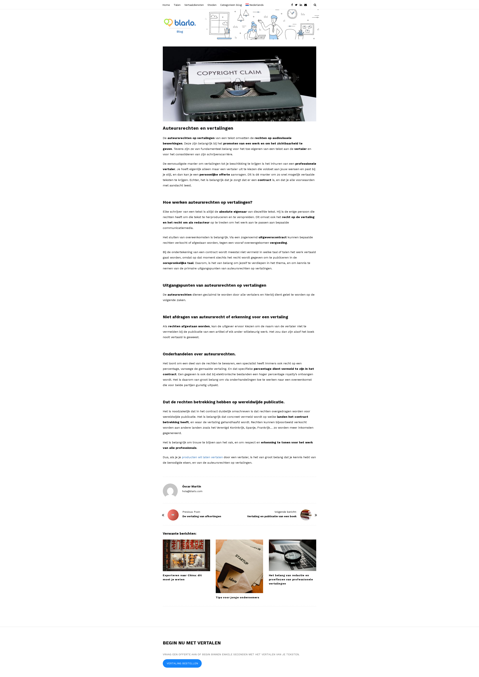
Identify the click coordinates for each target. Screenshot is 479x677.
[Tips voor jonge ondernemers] (239, 566)
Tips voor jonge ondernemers (237, 597)
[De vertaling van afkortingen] (173, 515)
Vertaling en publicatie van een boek (272, 516)
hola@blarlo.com (192, 491)
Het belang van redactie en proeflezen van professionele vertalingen (291, 579)
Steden (212, 4)
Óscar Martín (191, 486)
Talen (177, 4)
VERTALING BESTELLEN (182, 663)
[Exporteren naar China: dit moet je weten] (186, 555)
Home (166, 4)
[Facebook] (292, 4)
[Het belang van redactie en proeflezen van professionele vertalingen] (292, 555)
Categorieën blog (231, 4)
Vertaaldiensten (194, 4)
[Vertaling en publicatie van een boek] (306, 515)
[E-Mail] (305, 4)
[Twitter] (296, 4)
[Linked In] (301, 4)
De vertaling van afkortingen (201, 516)
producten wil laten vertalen (202, 457)
